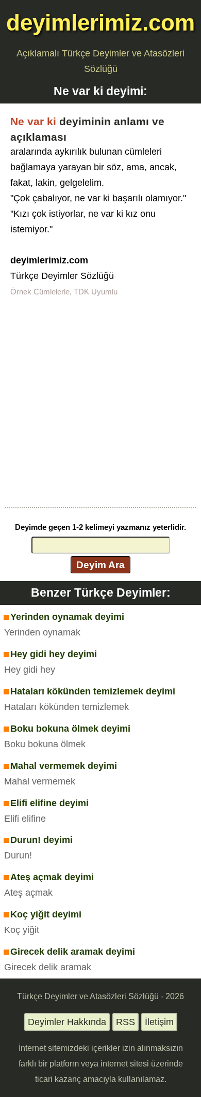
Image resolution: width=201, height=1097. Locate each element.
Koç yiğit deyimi (45, 914)
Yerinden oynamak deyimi (67, 617)
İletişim (159, 1022)
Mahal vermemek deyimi (63, 766)
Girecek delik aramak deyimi (72, 951)
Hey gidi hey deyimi (53, 654)
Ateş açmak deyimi (52, 877)
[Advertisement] (100, 401)
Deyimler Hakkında (67, 1022)
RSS (125, 1022)
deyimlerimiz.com (100, 22)
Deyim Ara (100, 564)
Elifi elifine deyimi (49, 803)
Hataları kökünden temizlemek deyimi (92, 691)
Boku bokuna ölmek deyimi (70, 728)
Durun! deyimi (41, 840)
